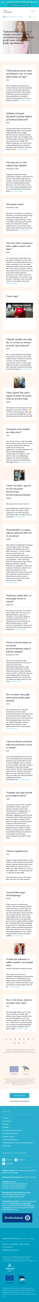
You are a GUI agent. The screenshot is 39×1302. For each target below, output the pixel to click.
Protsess (5, 1118)
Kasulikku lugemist (8, 1137)
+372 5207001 (7, 1247)
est (32, 11)
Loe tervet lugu (24, 100)
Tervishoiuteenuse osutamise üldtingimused (17, 1143)
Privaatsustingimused (9, 1140)
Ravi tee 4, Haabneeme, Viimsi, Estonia (15, 1244)
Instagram (9, 1164)
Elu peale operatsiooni (10, 1133)
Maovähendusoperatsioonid (11, 1130)
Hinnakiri (5, 1124)
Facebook (21, 1160)
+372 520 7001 (8, 12)
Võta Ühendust (19, 1095)
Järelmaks (5, 1127)
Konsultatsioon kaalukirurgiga (19, 5)
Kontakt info (6, 1121)
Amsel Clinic (6, 1146)
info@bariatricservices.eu (10, 1250)
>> (24, 1043)
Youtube (9, 1160)
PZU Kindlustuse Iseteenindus (20, 1203)
